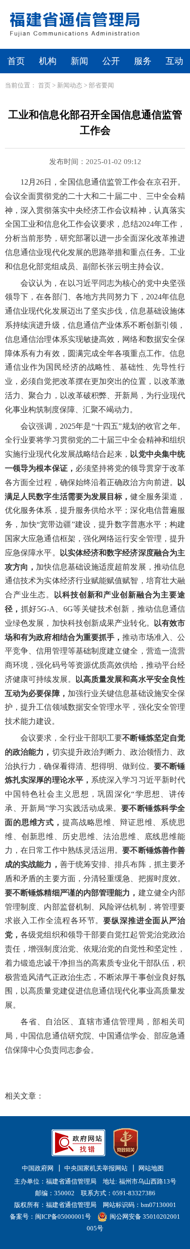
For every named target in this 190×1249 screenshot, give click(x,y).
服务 (143, 61)
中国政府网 (38, 1168)
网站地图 (151, 1168)
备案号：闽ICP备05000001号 (50, 1216)
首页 (16, 61)
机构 (48, 61)
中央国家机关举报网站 (96, 1168)
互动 (174, 61)
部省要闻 (101, 85)
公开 (111, 61)
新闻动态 (69, 85)
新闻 (79, 61)
